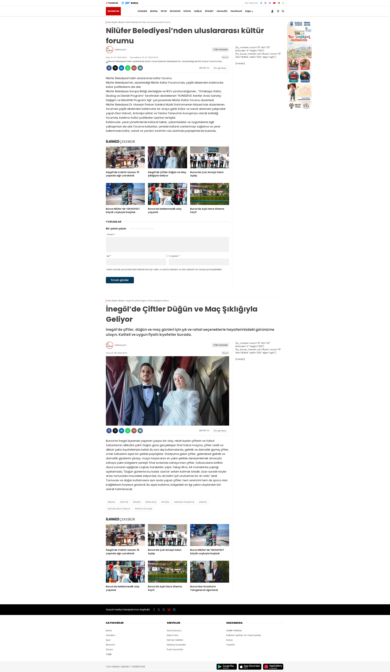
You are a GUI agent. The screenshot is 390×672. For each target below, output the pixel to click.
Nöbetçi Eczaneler (176, 644)
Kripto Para (172, 635)
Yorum (111, 234)
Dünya (109, 649)
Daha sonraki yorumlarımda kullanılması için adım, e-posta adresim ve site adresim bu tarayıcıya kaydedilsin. (164, 269)
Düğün (137, 502)
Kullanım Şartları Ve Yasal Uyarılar (243, 635)
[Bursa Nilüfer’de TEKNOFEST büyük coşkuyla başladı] (125, 194)
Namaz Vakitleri (175, 640)
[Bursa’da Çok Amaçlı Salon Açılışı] (209, 157)
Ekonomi (110, 644)
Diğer (248, 11)
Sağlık (109, 654)
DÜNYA (187, 11)
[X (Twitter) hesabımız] (265, 3)
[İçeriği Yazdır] (140, 68)
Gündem (110, 635)
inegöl (203, 502)
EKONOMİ (175, 11)
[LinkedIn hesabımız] (279, 3)
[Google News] (220, 68)
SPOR (164, 11)
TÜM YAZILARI (220, 49)
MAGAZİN (222, 11)
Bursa (225, 57)
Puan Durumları (175, 649)
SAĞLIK (198, 11)
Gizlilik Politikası (234, 630)
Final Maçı (151, 502)
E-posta (175, 256)
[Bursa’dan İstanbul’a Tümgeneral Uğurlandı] (209, 572)
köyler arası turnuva (119, 508)
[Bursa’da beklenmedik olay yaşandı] (167, 194)
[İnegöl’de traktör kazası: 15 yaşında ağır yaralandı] (125, 157)
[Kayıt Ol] (272, 11)
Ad (109, 256)
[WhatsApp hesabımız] (283, 3)
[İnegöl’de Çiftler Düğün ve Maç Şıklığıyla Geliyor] (167, 157)
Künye (229, 640)
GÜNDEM (142, 11)
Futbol (166, 502)
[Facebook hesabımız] (261, 3)
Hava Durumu (174, 630)
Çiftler (124, 502)
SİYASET (209, 11)
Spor (108, 640)
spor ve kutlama (144, 508)
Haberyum (120, 49)
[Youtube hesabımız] (274, 3)
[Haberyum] (113, 14)
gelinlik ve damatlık (185, 502)
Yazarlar (230, 644)
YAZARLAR (236, 11)
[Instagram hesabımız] (270, 3)
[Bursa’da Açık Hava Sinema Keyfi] (209, 194)
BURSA (154, 11)
